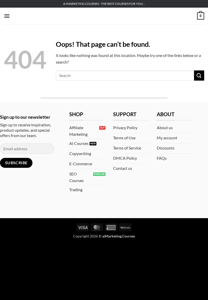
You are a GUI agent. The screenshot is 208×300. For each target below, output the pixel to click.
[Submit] (199, 75)
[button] (7, 16)
